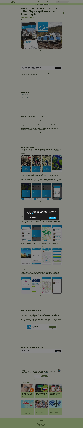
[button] (31, 217)
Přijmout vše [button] (52, 217)
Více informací (34, 213)
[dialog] (41, 214)
